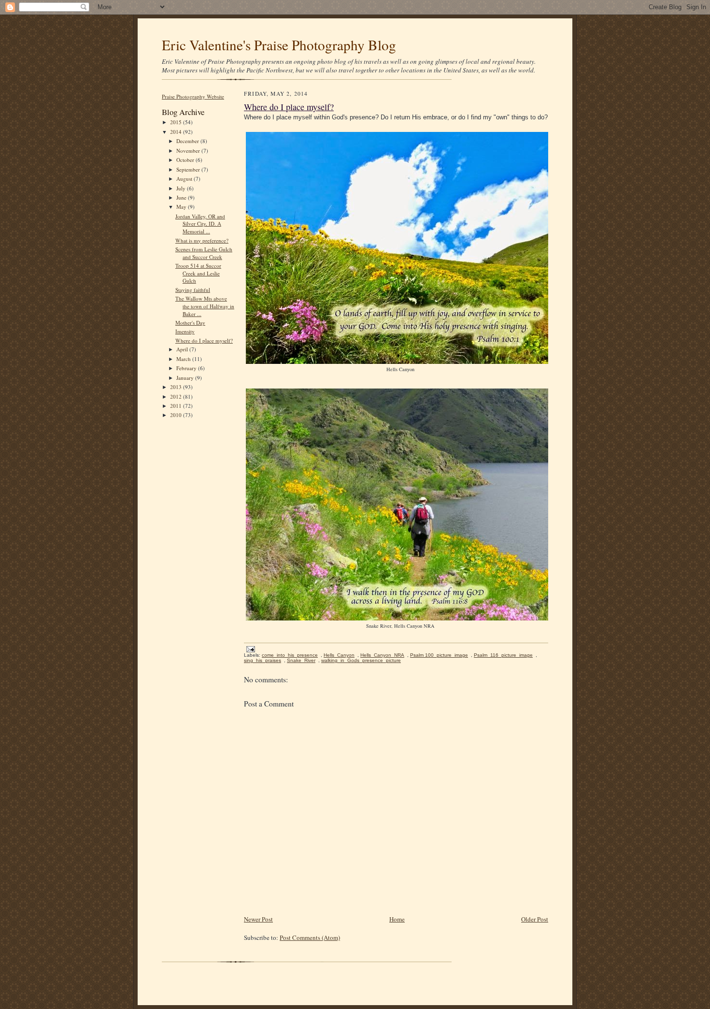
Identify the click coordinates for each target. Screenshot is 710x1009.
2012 (176, 396)
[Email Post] (249, 648)
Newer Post (258, 919)
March (184, 358)
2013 (176, 386)
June (182, 197)
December (188, 140)
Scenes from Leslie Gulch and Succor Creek (203, 252)
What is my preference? (201, 240)
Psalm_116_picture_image (503, 655)
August (185, 178)
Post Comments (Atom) (310, 937)
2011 (176, 405)
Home (397, 919)
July (181, 188)
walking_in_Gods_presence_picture (361, 660)
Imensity (185, 331)
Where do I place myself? (204, 340)
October (186, 159)
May (182, 206)
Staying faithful (192, 289)
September (188, 169)
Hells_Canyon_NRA (382, 655)
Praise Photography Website (193, 96)
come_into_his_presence (290, 655)
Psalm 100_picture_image (439, 655)
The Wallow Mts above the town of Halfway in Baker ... (204, 306)
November (188, 150)
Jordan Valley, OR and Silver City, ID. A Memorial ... (200, 224)
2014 (176, 131)
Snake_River (301, 660)
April (182, 349)
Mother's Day (190, 322)
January (185, 377)
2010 (176, 414)
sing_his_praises (262, 660)
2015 (176, 122)
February (187, 368)
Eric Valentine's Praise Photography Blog (279, 44)
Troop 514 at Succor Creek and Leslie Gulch (198, 273)
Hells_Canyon (339, 655)
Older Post (534, 919)
